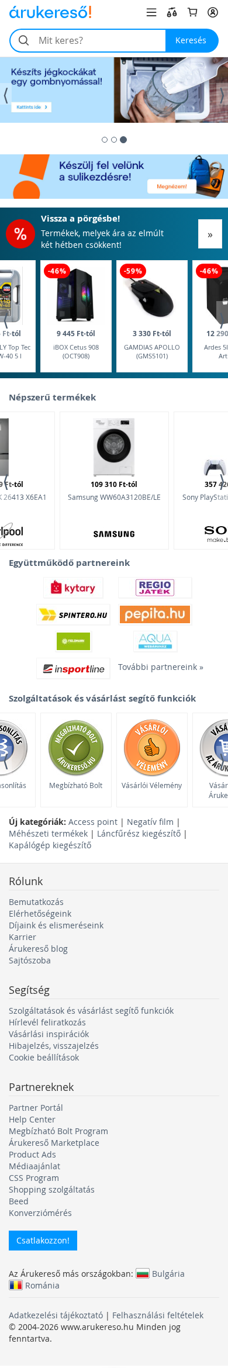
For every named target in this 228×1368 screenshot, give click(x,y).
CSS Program (34, 1177)
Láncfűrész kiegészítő (139, 833)
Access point (93, 821)
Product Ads (32, 1154)
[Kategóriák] (151, 12)
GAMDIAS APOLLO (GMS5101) (152, 345)
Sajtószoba (30, 960)
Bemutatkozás (36, 901)
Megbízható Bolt (75, 785)
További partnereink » (155, 666)
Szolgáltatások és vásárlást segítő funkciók (91, 1010)
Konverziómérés (40, 1212)
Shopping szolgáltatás (52, 1189)
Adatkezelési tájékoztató (56, 1315)
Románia (42, 1285)
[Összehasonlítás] (172, 12)
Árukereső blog (38, 948)
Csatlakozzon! (43, 1240)
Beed (19, 1201)
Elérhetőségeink (40, 913)
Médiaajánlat (34, 1166)
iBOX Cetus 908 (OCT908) (76, 345)
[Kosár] (192, 12)
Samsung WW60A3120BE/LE (114, 490)
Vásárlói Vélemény (152, 785)
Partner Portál (36, 1107)
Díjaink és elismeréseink (56, 925)
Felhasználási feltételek (157, 1315)
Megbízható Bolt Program (58, 1130)
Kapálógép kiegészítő (50, 845)
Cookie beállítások (44, 1057)
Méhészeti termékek (48, 833)
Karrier (22, 936)
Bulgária (168, 1273)
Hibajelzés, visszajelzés (54, 1045)
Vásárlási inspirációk (49, 1033)
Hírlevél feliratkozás (47, 1022)
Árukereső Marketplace (54, 1142)
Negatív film (150, 821)
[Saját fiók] (213, 12)
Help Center (32, 1119)
